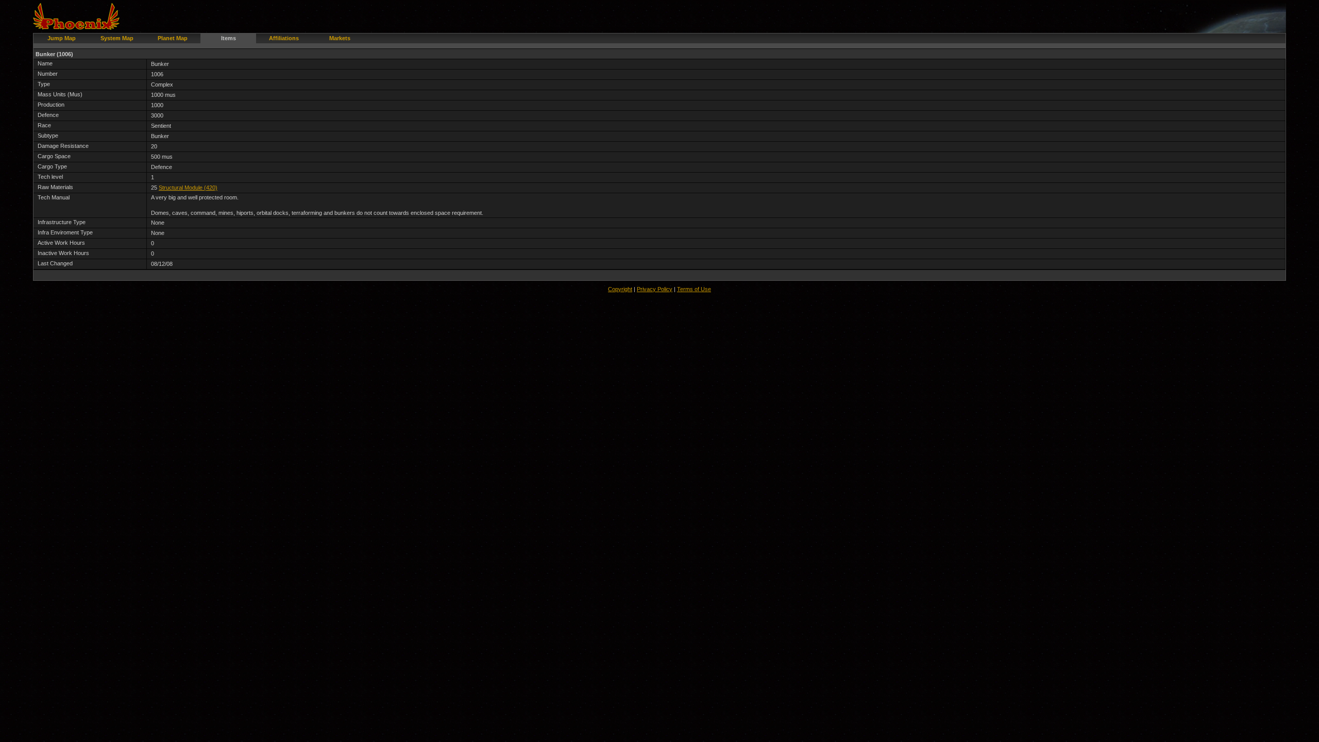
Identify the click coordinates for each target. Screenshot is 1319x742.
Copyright (620, 289)
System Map (116, 38)
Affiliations (284, 38)
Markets (339, 38)
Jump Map (61, 38)
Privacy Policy (654, 289)
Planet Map (173, 38)
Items (228, 38)
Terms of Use (694, 289)
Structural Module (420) (188, 187)
